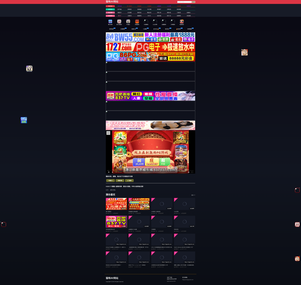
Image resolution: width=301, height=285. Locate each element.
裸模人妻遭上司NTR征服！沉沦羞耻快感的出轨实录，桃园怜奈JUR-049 (191, 265)
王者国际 (153, 229)
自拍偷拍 (139, 9)
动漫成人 (189, 12)
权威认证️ (134, 29)
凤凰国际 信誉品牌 (133, 211)
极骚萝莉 (139, 15)
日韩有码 (129, 9)
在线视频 (110, 15)
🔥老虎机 (178, 29)
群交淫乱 (113, 190)
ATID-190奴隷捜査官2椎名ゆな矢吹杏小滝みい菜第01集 (164, 247)
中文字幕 (149, 9)
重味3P (119, 15)
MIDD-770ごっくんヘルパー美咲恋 (137, 265)
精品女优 (149, 12)
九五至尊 (176, 211)
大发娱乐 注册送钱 (155, 211)
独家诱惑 (159, 15)
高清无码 (176, 229)
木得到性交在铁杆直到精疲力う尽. (159, 265)
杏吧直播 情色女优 (110, 229)
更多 (192, 195)
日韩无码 (169, 9)
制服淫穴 (120, 12)
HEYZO (149, 15)
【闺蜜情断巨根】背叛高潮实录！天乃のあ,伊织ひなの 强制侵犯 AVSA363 (147, 247)
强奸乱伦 (139, 12)
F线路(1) (110, 180)
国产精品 (120, 9)
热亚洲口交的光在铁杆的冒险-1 (113, 265)
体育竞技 (111, 29)
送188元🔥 (156, 29)
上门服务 (129, 180)
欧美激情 (179, 9)
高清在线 (110, 9)
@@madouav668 (171, 281)
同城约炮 (120, 180)
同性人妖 (159, 12)
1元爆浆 (145, 29)
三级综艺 (179, 12)
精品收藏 (110, 12)
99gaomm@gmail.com (187, 279)
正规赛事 (122, 29)
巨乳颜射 (189, 15)
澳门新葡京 (108, 211)
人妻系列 (129, 15)
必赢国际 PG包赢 (133, 229)
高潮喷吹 (179, 15)
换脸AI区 (169, 12)
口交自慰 (129, 12)
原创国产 (159, 9)
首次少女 (169, 15)
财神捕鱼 (189, 29)
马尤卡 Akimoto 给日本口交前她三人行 (183, 247)
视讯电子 (167, 29)
